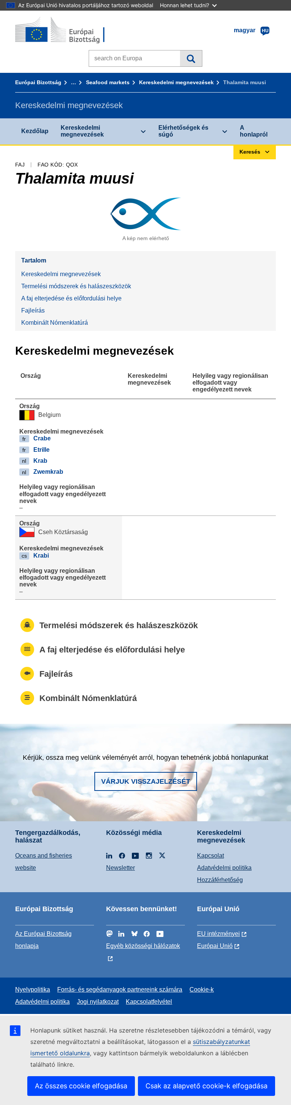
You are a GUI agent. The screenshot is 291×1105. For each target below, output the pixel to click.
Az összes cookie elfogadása (81, 1086)
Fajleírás (33, 310)
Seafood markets (108, 82)
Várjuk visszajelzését (145, 781)
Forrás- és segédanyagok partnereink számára (119, 989)
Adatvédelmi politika (224, 868)
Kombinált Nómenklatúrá (54, 322)
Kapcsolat (210, 855)
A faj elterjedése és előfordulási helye (71, 298)
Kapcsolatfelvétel (149, 1001)
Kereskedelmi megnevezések (176, 82)
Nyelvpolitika (32, 989)
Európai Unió (215, 946)
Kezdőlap (34, 131)
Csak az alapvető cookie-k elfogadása (207, 1086)
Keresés (191, 58)
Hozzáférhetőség (220, 880)
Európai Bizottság (38, 82)
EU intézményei (218, 934)
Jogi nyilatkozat (98, 1001)
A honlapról (254, 131)
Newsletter (120, 868)
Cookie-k (201, 989)
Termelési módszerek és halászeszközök (76, 286)
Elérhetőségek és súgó (183, 131)
